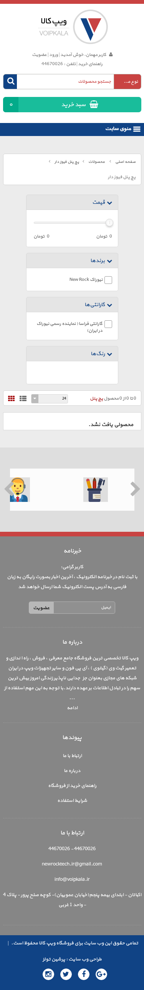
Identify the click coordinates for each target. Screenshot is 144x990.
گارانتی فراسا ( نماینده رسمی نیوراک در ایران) (69, 327)
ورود (53, 54)
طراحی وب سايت (85, 959)
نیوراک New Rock (86, 279)
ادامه (72, 708)
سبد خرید (47, 104)
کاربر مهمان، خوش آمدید (83, 54)
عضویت (39, 54)
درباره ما (72, 771)
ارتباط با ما (72, 756)
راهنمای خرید (90, 64)
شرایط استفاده (72, 801)
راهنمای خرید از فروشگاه (72, 786)
